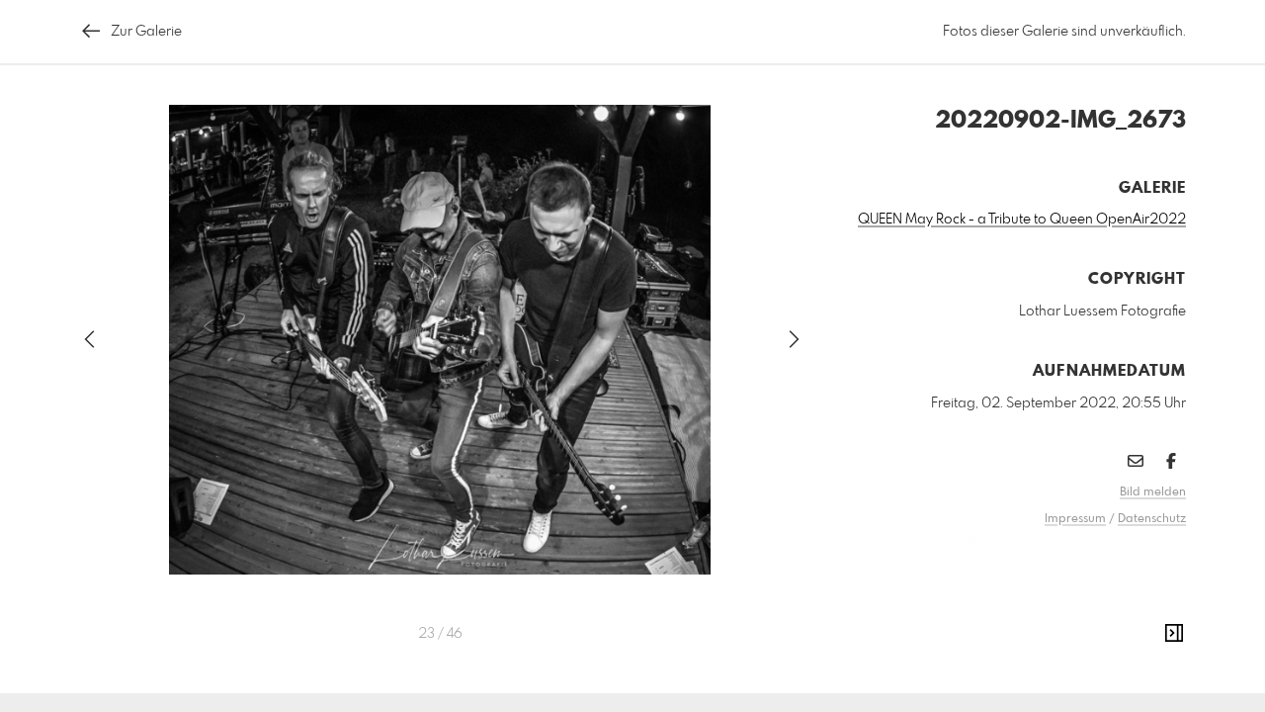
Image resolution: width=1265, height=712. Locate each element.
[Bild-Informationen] (1174, 634)
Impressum (1075, 519)
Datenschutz (1152, 519)
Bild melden (1153, 492)
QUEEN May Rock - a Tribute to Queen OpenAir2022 (1022, 219)
